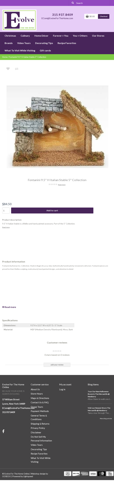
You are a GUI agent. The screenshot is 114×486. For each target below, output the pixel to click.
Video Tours (24, 43)
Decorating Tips (44, 43)
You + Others (80, 35)
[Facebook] (3, 432)
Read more (61, 184)
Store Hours (37, 393)
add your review (57, 365)
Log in (62, 389)
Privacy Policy (38, 428)
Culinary (25, 35)
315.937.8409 (8, 412)
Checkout (103, 16)
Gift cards (45, 50)
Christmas (10, 35)
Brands (9, 43)
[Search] (73, 3)
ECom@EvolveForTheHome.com (18, 408)
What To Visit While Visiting (20, 50)
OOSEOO (6, 476)
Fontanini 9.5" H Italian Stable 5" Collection (27, 57)
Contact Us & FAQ (40, 402)
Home (4, 57)
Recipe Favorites (67, 43)
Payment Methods (40, 411)
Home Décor (41, 35)
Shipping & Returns (40, 423)
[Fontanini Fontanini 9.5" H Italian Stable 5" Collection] (59, 126)
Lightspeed (28, 476)
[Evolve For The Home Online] (19, 20)
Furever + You (60, 35)
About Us (35, 389)
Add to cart (52, 210)
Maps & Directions (40, 398)
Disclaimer (36, 432)
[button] (16, 34)
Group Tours (37, 406)
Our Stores (98, 35)
